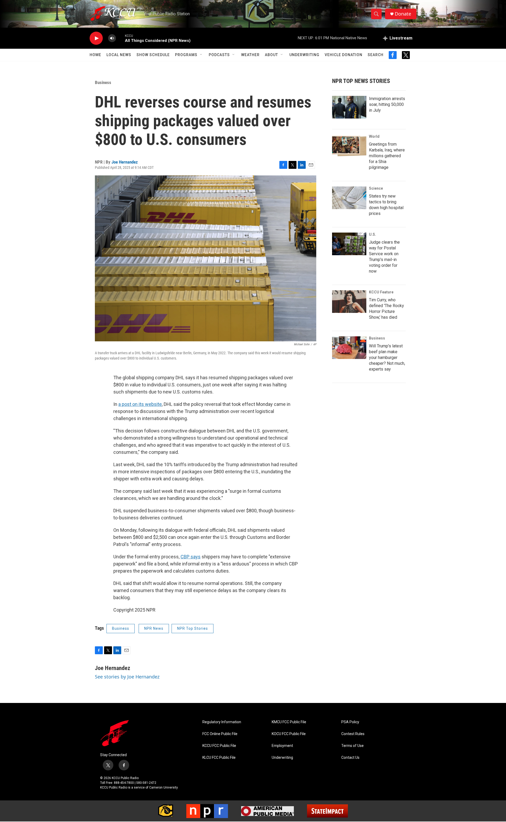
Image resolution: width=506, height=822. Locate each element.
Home (95, 55)
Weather (250, 55)
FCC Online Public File (219, 734)
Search (375, 55)
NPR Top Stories (192, 628)
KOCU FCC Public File (289, 734)
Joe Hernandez (124, 162)
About (271, 55)
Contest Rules (352, 734)
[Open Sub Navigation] (201, 55)
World (374, 136)
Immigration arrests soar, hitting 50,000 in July (387, 104)
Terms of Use (352, 746)
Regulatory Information (221, 722)
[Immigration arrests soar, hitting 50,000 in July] (349, 107)
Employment (282, 746)
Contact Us (350, 758)
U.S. (372, 234)
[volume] (112, 38)
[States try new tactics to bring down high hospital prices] (349, 197)
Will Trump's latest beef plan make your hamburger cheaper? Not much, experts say (387, 357)
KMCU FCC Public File (289, 722)
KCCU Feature (381, 292)
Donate (403, 14)
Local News (118, 55)
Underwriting (304, 55)
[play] (96, 38)
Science (376, 188)
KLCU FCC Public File (219, 758)
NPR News (153, 628)
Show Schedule (153, 55)
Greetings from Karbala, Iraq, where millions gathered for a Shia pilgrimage (387, 156)
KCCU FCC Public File (219, 746)
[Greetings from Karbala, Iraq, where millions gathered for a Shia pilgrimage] (349, 146)
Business (103, 82)
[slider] (120, 38)
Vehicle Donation (343, 55)
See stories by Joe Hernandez (127, 676)
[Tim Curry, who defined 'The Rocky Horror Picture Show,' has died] (349, 301)
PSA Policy (350, 722)
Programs (186, 55)
